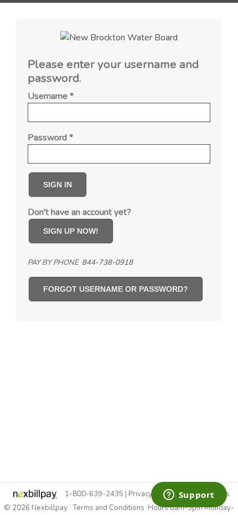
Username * (51, 96)
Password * (50, 138)
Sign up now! (71, 231)
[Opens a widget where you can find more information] (189, 495)
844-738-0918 (107, 262)
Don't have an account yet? (79, 212)
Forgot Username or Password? (115, 289)
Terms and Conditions (108, 508)
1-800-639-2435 (94, 494)
